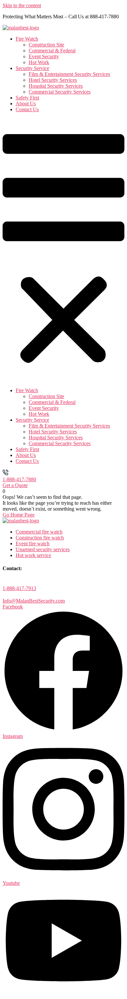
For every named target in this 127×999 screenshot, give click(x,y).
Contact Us (27, 109)
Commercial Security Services (60, 92)
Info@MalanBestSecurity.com (34, 601)
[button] (63, 250)
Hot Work (39, 62)
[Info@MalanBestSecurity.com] (5, 595)
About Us (26, 103)
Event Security (44, 56)
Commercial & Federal (52, 50)
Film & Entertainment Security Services (69, 74)
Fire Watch (27, 39)
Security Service (32, 68)
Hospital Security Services (56, 86)
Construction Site (46, 44)
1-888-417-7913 (19, 588)
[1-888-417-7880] (5, 473)
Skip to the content (22, 5)
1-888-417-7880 (19, 479)
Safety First (27, 97)
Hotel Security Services (53, 80)
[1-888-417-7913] (5, 582)
